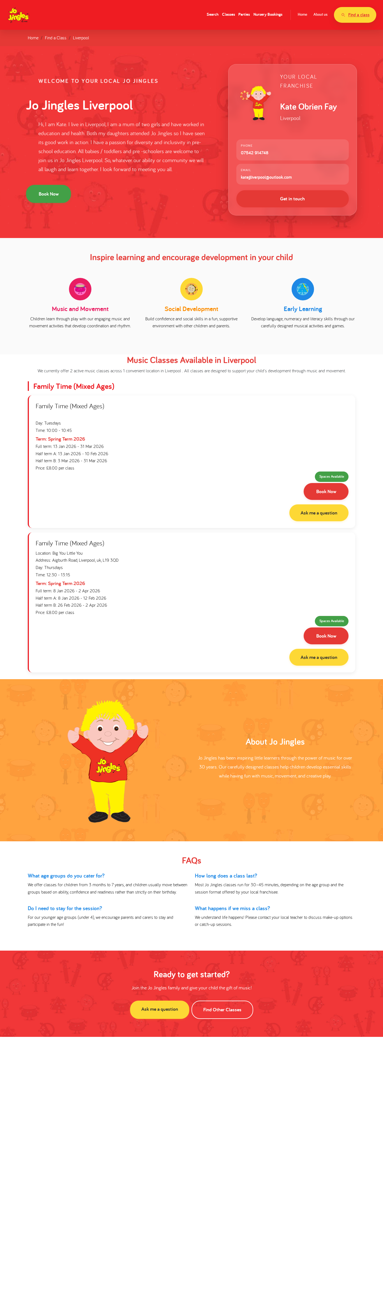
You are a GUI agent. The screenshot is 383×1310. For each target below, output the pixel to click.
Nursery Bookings (267, 14)
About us (320, 14)
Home (302, 14)
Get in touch (292, 198)
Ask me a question (319, 512)
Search (212, 14)
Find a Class (55, 37)
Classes (228, 14)
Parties (244, 14)
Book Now (49, 194)
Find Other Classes (222, 1009)
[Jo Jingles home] (19, 14)
